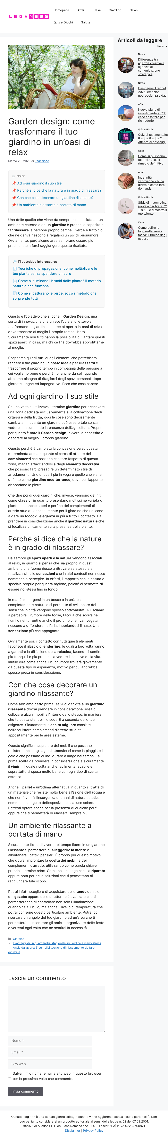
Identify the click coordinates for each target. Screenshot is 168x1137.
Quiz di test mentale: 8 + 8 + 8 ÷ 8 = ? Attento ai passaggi (153, 138)
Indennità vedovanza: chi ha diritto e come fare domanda (151, 183)
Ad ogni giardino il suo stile (39, 183)
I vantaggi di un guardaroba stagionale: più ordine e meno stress (57, 943)
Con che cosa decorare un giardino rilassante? (55, 198)
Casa (97, 10)
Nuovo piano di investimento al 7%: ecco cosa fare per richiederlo (152, 115)
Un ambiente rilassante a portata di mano (51, 205)
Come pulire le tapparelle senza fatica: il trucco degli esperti (152, 233)
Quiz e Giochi (63, 22)
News (133, 10)
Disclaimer (72, 1131)
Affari (81, 10)
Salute (85, 22)
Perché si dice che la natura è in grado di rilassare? (59, 190)
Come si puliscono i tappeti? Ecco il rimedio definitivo (152, 159)
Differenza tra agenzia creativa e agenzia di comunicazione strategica (151, 66)
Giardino (115, 10)
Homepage (61, 10)
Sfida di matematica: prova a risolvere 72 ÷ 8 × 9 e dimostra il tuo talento (152, 208)
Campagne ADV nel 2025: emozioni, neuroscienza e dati (152, 91)
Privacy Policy (93, 1131)
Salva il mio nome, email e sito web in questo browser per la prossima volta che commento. (57, 1076)
